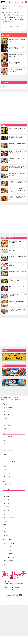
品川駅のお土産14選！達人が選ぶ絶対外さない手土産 (17, 167)
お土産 (6, 418)
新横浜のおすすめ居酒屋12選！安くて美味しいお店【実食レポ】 (17, 55)
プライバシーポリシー (9, 557)
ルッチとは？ (7, 539)
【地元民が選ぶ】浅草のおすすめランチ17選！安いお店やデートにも (17, 302)
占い (5, 481)
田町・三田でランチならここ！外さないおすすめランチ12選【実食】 (17, 190)
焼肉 (5, 454)
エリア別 (6, 489)
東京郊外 (6, 521)
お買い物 (6, 414)
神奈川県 (6, 524)
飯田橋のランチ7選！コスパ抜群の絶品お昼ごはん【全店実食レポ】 (17, 198)
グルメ (6, 433)
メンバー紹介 (7, 546)
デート (6, 421)
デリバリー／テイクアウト (10, 461)
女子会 (6, 457)
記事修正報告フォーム (9, 553)
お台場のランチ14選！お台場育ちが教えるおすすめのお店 (17, 182)
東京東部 (6, 503)
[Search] (23, 2)
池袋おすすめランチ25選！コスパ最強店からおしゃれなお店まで (17, 264)
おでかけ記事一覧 (8, 407)
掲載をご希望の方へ (9, 560)
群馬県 (6, 535)
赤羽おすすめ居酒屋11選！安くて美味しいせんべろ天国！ (17, 63)
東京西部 (6, 507)
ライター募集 (7, 550)
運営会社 (6, 564)
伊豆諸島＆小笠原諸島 (9, 517)
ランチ (6, 443)
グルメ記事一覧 (8, 436)
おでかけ (6, 404)
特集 (5, 466)
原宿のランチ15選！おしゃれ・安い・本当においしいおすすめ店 (17, 280)
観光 (5, 411)
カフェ (6, 447)
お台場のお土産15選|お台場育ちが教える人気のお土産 (17, 70)
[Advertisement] (14, 106)
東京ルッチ (6, 2)
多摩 (5, 514)
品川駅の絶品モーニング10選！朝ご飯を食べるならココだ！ (17, 257)
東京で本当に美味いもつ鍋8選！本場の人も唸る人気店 (17, 40)
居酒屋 (6, 440)
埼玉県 (6, 531)
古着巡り (6, 469)
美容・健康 (7, 425)
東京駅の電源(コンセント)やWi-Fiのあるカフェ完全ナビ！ (17, 174)
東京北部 (6, 500)
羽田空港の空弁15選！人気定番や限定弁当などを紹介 (17, 249)
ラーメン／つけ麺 (8, 450)
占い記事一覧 (7, 484)
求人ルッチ (7, 476)
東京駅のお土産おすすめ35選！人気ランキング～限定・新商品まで (17, 310)
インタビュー (7, 473)
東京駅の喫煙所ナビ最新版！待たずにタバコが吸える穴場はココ (17, 272)
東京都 (6, 493)
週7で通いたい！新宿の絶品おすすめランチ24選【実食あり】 (17, 242)
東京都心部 (7, 496)
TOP (7, 397)
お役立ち (6, 428)
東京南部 (6, 510)
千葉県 (6, 528)
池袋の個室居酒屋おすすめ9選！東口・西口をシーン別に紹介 (17, 48)
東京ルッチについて (9, 543)
